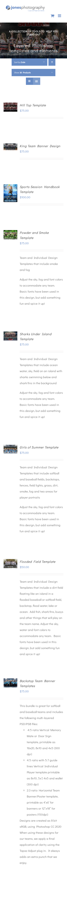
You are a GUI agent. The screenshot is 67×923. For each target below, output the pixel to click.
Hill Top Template (33, 105)
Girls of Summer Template (39, 447)
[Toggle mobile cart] (52, 16)
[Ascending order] (51, 62)
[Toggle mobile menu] (60, 16)
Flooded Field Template (37, 561)
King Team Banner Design (40, 146)
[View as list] (36, 81)
